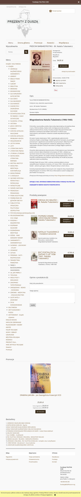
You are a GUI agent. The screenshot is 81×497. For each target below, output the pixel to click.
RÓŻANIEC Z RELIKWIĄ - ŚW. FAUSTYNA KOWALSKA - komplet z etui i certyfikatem (32, 441)
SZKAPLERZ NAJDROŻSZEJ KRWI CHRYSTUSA (21, 445)
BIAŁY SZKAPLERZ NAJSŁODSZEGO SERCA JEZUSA (21, 427)
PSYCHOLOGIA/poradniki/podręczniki (22, 213)
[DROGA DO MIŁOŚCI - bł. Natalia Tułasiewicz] (34, 204)
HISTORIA (13, 123)
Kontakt (54, 462)
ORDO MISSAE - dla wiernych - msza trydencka (21, 443)
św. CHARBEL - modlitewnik (15, 435)
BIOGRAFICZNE (15, 91)
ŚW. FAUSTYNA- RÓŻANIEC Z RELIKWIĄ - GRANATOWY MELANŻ (25, 437)
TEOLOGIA (13, 275)
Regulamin (9, 457)
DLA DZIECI (14, 99)
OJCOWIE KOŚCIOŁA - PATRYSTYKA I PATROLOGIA (17, 180)
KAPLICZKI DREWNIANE (13, 322)
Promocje (9, 350)
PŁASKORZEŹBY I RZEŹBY (14, 325)
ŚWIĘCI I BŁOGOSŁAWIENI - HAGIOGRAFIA (16, 267)
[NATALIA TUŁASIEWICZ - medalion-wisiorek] (34, 235)
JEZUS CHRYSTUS (15, 126)
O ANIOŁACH (14, 176)
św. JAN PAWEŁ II (15, 273)
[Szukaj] (26, 52)
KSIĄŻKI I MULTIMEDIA (13, 64)
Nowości (8, 347)
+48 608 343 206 (64, 482)
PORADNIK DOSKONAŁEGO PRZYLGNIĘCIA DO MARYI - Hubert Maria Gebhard (30, 431)
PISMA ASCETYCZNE (16, 196)
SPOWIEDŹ (13, 250)
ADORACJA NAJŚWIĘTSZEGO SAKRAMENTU (15, 71)
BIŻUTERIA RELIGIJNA (13, 337)
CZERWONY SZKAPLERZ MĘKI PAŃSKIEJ (18, 423)
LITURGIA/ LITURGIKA (17, 153)
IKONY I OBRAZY (11, 332)
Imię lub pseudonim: (36, 283)
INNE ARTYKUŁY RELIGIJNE (14, 345)
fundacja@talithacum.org (67, 484)
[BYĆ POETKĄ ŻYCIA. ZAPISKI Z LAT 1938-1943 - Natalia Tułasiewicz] (34, 256)
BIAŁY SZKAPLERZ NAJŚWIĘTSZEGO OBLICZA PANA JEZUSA (24, 429)
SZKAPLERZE (10, 335)
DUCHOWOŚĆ (14, 104)
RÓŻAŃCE (9, 340)
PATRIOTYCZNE (15, 186)
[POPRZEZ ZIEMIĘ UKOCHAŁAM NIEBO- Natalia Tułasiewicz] (34, 219)
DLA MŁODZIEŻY (15, 101)
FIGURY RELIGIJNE (11, 330)
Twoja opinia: (34, 291)
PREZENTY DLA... (11, 342)
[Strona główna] (23, 23)
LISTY (12, 146)
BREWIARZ (13, 89)
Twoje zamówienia (34, 457)
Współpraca (55, 457)
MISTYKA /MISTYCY (16, 163)
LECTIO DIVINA (15, 143)
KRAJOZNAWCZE (15, 141)
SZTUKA (13, 253)
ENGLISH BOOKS (11, 320)
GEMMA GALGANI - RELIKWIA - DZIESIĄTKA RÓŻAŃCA (22, 439)
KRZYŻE (8, 327)
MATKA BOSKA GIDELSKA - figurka (17, 425)
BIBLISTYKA (14, 86)
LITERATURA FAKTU (16, 148)
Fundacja (54, 459)
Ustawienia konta (34, 459)
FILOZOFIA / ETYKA (16, 121)
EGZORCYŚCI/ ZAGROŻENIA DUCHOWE (14, 108)
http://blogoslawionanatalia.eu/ (63, 175)
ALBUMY (13, 84)
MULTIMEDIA (12, 307)
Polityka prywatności (12, 459)
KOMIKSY (13, 128)
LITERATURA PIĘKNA (17, 151)
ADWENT (13, 76)
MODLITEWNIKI (15, 173)
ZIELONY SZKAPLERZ (13, 433)
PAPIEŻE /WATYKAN (16, 188)
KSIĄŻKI (10, 66)
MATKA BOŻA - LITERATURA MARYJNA (15, 158)
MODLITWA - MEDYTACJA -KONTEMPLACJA (15, 168)
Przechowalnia (33, 462)
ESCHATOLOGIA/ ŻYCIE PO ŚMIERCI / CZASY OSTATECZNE (17, 116)
